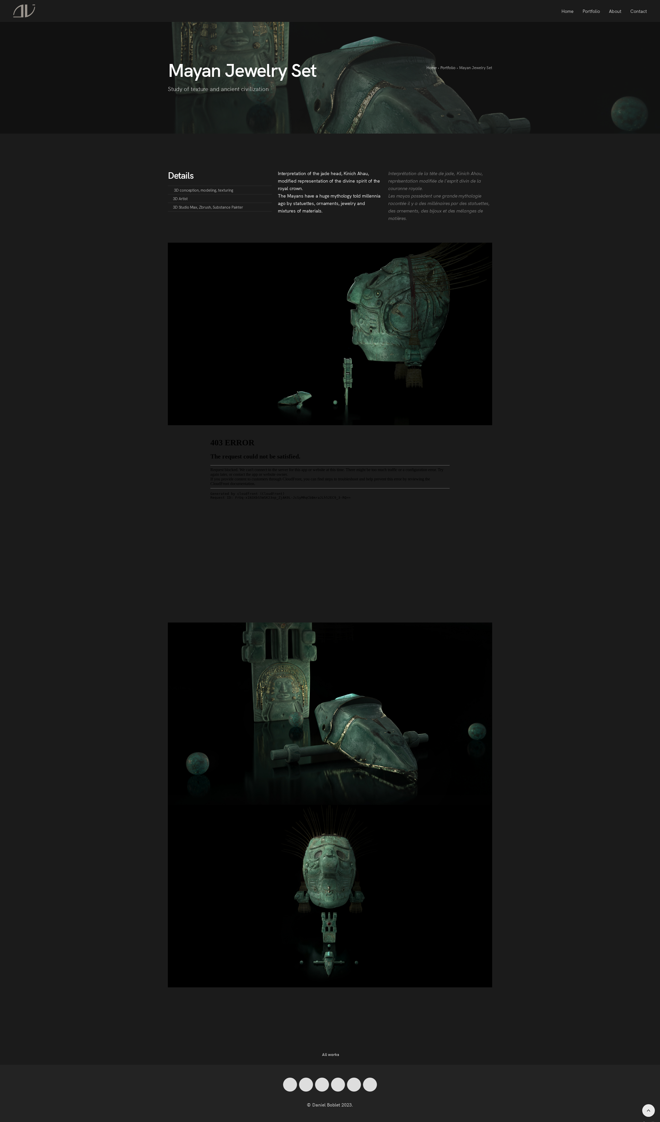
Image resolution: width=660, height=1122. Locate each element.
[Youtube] (322, 1085)
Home (568, 11)
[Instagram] (306, 1085)
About (615, 11)
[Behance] (354, 1085)
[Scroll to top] (648, 1110)
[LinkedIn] (290, 1085)
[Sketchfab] (370, 1085)
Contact (638, 11)
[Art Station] (338, 1085)
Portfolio (591, 11)
